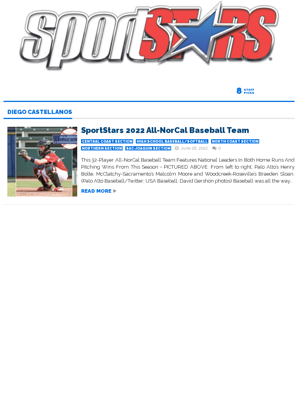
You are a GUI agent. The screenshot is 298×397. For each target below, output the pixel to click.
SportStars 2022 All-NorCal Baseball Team (165, 130)
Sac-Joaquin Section (148, 148)
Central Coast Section (107, 141)
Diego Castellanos (39, 112)
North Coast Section (235, 141)
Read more (96, 190)
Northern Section (102, 148)
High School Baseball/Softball (172, 141)
